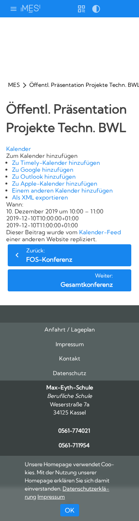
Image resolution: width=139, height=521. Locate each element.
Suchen (125, 8)
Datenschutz (69, 373)
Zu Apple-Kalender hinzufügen (54, 183)
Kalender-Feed (100, 232)
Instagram (62, 314)
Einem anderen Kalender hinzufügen (62, 190)
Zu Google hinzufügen (42, 169)
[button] (42, 155)
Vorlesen (110, 8)
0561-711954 (74, 445)
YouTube (47, 314)
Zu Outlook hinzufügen (44, 176)
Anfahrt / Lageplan (69, 329)
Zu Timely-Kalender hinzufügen (56, 162)
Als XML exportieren (40, 197)
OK (70, 510)
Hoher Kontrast (96, 11)
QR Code (82, 11)
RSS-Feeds (77, 317)
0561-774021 (74, 430)
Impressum (70, 344)
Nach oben (92, 317)
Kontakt (69, 358)
